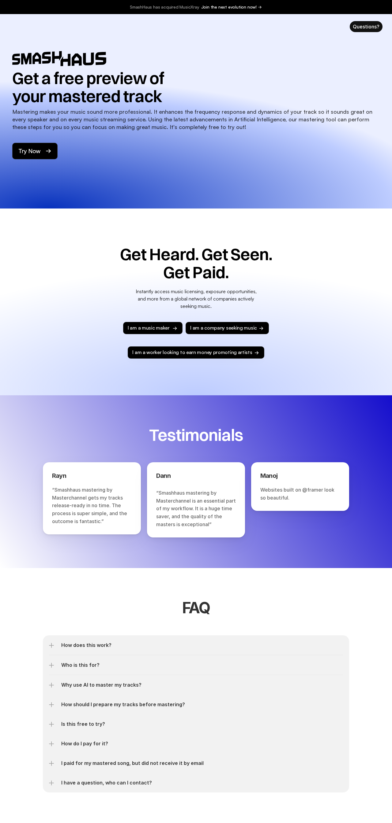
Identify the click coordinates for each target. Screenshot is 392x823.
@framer (312, 490)
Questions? (366, 27)
